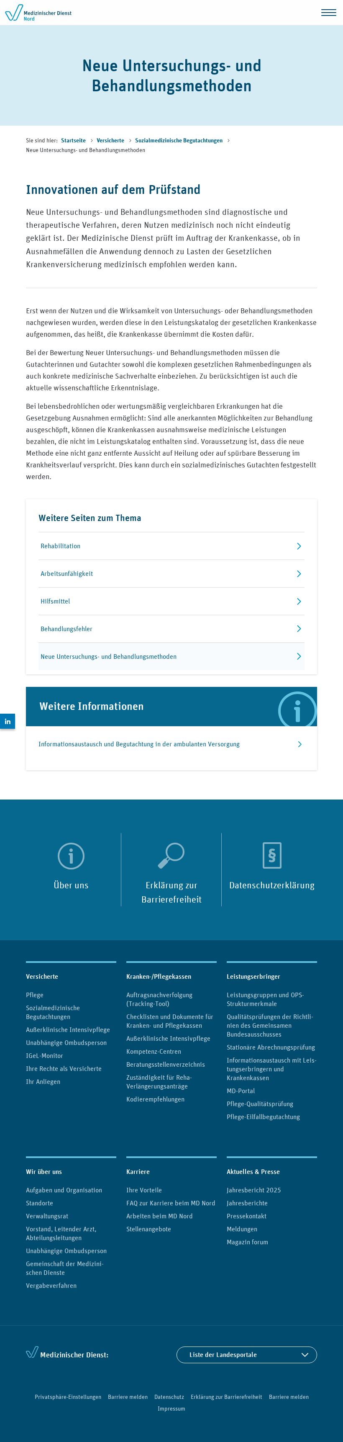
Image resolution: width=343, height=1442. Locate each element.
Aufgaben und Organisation (64, 1190)
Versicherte (111, 141)
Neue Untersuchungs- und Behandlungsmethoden (109, 656)
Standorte (39, 1203)
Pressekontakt (246, 1216)
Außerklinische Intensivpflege (68, 1029)
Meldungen (242, 1229)
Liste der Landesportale (223, 1354)
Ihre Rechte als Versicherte (64, 1068)
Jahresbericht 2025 (254, 1190)
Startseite (74, 141)
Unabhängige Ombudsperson (66, 1042)
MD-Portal (241, 1090)
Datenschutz (169, 1397)
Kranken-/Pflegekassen (158, 976)
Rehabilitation (60, 546)
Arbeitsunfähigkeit (67, 573)
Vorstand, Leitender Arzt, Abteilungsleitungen (61, 1233)
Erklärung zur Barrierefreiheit (171, 892)
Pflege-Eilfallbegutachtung (263, 1116)
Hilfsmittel (55, 601)
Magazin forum (247, 1242)
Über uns (71, 885)
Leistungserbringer (253, 976)
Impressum (171, 1408)
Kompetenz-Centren (153, 1051)
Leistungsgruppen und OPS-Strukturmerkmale (265, 999)
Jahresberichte (247, 1203)
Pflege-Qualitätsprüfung (260, 1103)
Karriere (138, 1171)
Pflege (35, 995)
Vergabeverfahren (51, 1285)
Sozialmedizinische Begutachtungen (179, 141)
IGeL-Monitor (44, 1055)
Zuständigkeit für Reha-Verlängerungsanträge (159, 1081)
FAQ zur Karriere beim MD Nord (170, 1203)
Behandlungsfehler (66, 628)
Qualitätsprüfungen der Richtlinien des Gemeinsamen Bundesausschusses (270, 1025)
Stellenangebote (148, 1229)
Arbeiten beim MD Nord (159, 1216)
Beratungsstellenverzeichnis (165, 1064)
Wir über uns (44, 1171)
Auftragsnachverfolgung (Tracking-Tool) (159, 999)
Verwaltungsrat (47, 1216)
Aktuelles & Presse (253, 1171)
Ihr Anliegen (43, 1081)
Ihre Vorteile (144, 1190)
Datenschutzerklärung (272, 885)
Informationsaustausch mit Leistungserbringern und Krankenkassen (272, 1069)
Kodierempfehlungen (155, 1099)
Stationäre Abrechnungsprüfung (271, 1047)
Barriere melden (128, 1397)
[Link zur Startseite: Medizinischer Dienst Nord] (38, 12)
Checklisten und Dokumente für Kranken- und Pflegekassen (169, 1020)
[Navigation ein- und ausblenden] (329, 12)
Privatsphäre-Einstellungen (68, 1397)
